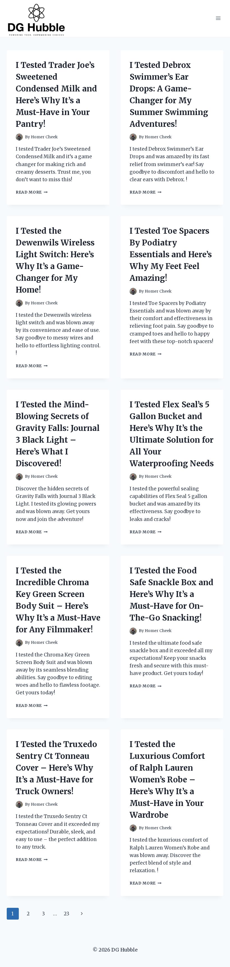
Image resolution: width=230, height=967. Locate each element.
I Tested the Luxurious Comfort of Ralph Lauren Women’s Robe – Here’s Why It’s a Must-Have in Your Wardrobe (167, 779)
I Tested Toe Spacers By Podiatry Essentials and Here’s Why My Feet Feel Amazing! (171, 254)
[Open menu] (218, 18)
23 (66, 914)
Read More (32, 192)
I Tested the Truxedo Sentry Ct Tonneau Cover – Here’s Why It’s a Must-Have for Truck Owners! (56, 767)
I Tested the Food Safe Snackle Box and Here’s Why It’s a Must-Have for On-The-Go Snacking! (171, 594)
